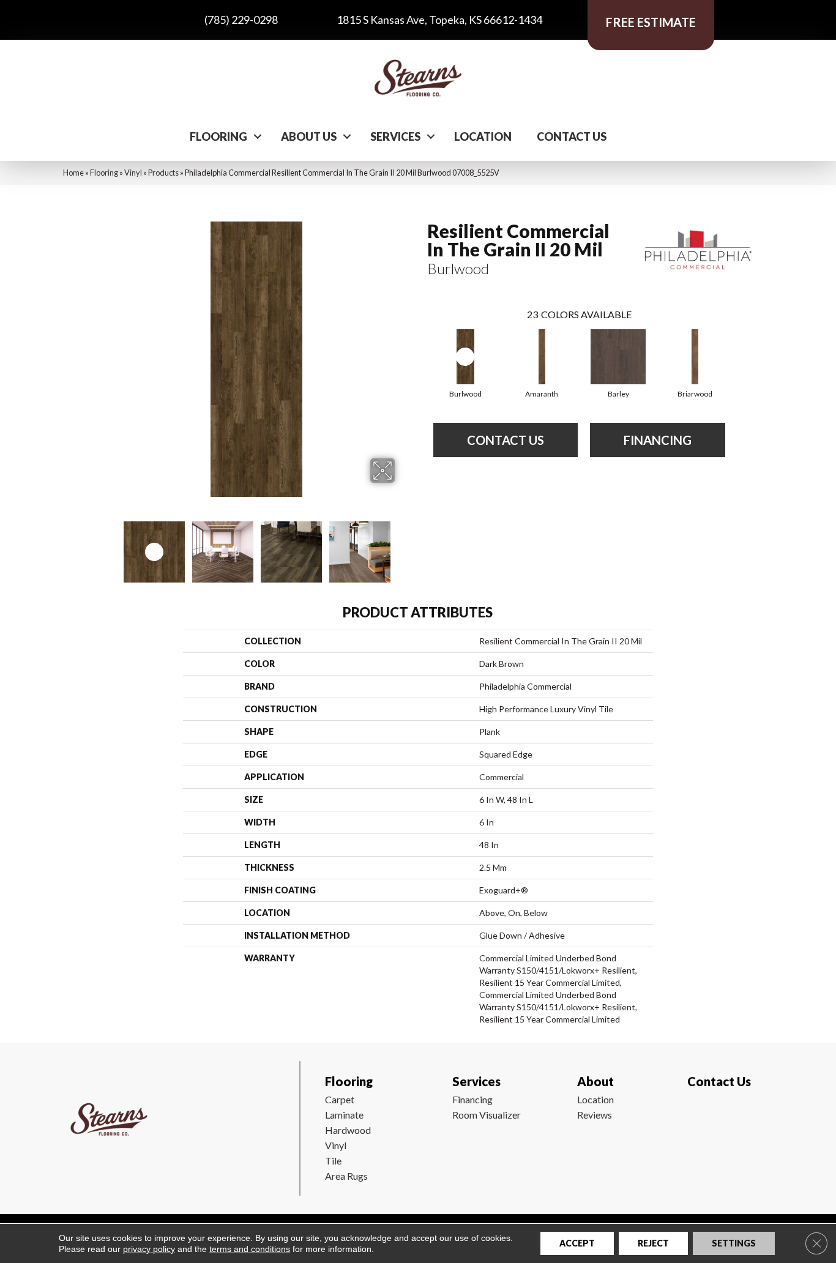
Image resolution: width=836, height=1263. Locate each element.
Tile (333, 1160)
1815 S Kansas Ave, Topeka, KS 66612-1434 (439, 19)
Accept (577, 1243)
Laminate (344, 1114)
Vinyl (133, 172)
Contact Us (571, 136)
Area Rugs (346, 1176)
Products (163, 172)
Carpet (339, 1099)
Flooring (218, 136)
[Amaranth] (542, 356)
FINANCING (658, 440)
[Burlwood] (465, 356)
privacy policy (149, 1249)
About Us (309, 136)
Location (483, 136)
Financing (472, 1099)
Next (403, 546)
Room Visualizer (486, 1114)
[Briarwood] (695, 356)
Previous (111, 546)
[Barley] (618, 356)
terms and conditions (249, 1249)
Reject (653, 1243)
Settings (734, 1243)
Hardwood (348, 1130)
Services (395, 136)
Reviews (594, 1114)
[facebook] (694, 1117)
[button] (257, 136)
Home (73, 172)
